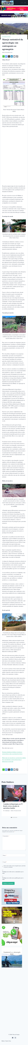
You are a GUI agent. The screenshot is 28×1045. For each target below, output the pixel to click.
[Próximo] (24, 800)
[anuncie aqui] (14, 17)
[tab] (11, 817)
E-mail (5, 862)
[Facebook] (12, 1038)
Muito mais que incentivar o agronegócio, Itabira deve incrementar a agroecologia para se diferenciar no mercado (14, 759)
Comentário (6, 836)
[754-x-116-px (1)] (14, 10)
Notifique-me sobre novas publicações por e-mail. (13, 878)
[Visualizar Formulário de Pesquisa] (25, 2)
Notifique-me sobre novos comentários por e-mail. (13, 872)
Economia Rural (6, 36)
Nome (5, 855)
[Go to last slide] (4, 800)
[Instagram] (15, 1038)
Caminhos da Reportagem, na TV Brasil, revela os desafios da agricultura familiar (13, 806)
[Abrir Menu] (22, 3)
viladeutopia (7, 810)
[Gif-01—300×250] (12, 896)
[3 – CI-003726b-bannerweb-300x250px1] (12, 915)
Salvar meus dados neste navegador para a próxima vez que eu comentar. (14, 866)
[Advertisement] (14, 143)
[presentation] (14, 793)
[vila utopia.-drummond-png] (12, 957)
